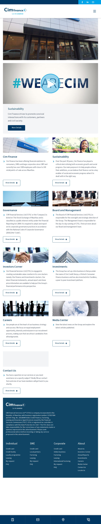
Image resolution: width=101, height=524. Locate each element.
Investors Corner (84, 452)
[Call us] (88, 519)
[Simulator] (12, 519)
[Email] (93, 2)
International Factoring (62, 461)
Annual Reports (83, 455)
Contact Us (82, 467)
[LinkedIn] (88, 2)
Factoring (33, 455)
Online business (60, 452)
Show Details (10, 183)
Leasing (9, 458)
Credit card (10, 449)
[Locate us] (63, 519)
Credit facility (11, 452)
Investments (82, 458)
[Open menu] (94, 11)
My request (10, 461)
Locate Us (81, 470)
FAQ (7, 464)
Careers (81, 461)
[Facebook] (82, 2)
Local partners (35, 452)
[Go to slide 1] (49, 57)
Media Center (83, 464)
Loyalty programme (13, 455)
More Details (16, 127)
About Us (81, 449)
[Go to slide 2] (51, 57)
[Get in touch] (37, 519)
